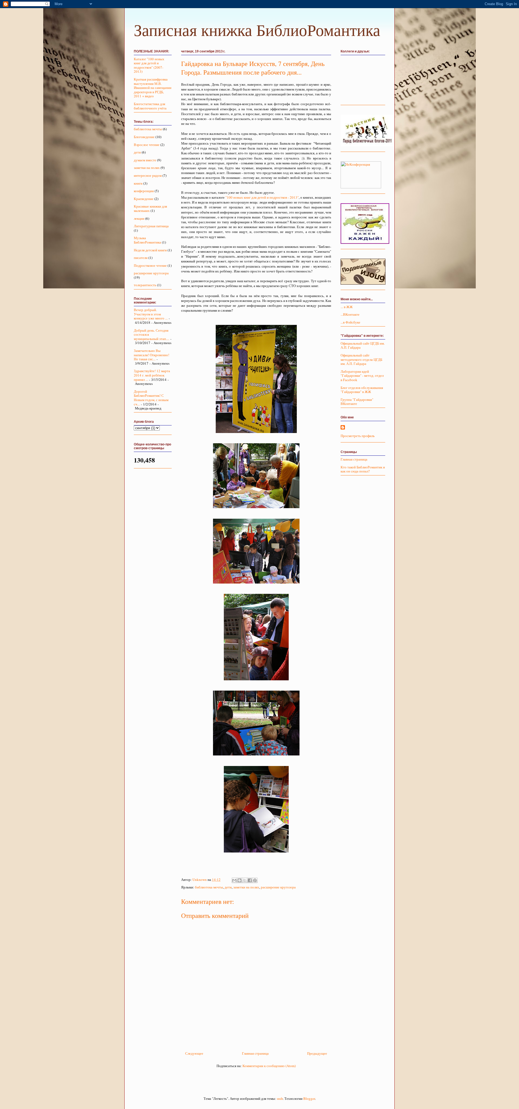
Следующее (194, 1053)
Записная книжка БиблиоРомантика (257, 30)
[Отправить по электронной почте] (234, 880)
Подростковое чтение (150, 265)
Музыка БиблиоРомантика (147, 240)
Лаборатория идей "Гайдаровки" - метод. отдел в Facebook (362, 375)
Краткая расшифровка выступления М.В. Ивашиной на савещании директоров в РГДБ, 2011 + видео (152, 87)
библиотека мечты (209, 887)
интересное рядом (148, 175)
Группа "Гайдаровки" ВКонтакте (357, 401)
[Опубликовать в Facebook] (249, 880)
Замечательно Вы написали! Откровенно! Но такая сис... (151, 354)
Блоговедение (144, 136)
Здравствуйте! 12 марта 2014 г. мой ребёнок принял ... (152, 375)
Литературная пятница (151, 226)
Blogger (309, 1098)
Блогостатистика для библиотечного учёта (150, 106)
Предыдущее (317, 1053)
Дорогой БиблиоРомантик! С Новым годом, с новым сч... (151, 398)
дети (228, 887)
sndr (280, 1098)
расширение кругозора (278, 887)
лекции (139, 218)
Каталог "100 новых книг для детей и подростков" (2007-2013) (149, 65)
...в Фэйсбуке (350, 322)
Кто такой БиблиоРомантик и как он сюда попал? (363, 469)
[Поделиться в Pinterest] (255, 880)
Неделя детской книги (150, 250)
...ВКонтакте (350, 314)
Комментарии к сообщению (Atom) (269, 1065)
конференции (144, 190)
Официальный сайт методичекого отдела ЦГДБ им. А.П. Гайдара (361, 359)
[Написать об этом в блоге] (239, 880)
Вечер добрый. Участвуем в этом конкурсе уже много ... (151, 314)
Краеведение (144, 198)
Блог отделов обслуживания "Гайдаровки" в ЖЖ (362, 389)
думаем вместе (145, 160)
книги (138, 183)
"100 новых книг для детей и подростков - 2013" (262, 197)
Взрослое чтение (146, 144)
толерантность (145, 284)
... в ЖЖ (347, 306)
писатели (141, 257)
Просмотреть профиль (358, 435)
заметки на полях (246, 887)
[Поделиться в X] (244, 880)
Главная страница (255, 1053)
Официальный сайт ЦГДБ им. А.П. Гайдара (363, 345)
